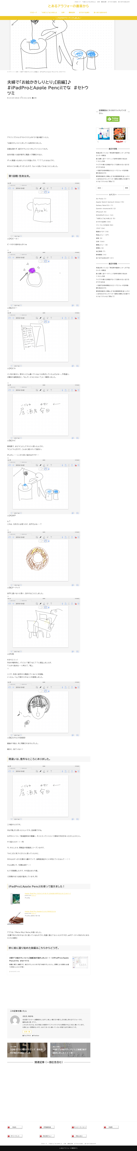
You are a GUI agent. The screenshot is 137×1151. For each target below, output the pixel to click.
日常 (98, 1)
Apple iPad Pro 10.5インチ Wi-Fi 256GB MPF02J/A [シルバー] (48, 893)
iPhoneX (99, 212)
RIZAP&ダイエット (102, 215)
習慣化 (98, 248)
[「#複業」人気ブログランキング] (111, 1127)
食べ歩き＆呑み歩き (124, 1)
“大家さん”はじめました (89, 1)
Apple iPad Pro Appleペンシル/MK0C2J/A (40, 911)
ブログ (98, 228)
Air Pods (99, 198)
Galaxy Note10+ (103, 205)
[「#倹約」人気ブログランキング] (14, 1127)
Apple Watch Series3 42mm (108, 202)
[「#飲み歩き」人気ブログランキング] (78, 1136)
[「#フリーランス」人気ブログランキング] (14, 1136)
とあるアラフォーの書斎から (68, 6)
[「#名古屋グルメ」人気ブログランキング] (46, 1136)
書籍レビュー (100, 245)
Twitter (36, 1035)
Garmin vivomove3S (104, 208)
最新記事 (103, 1)
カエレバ (33, 895)
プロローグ (77, 1)
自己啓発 (99, 251)
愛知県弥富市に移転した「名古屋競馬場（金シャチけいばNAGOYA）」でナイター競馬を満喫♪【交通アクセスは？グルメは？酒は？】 (113, 179)
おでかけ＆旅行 (112, 1)
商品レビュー (100, 235)
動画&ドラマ (100, 231)
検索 (126, 188)
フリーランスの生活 (102, 225)
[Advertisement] (48, 116)
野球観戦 (99, 254)
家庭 (97, 238)
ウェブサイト (27, 1035)
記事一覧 (27, 1031)
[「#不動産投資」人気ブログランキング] (46, 1127)
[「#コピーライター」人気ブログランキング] (78, 1127)
